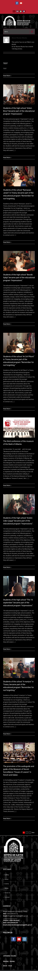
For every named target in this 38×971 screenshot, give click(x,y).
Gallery (6, 875)
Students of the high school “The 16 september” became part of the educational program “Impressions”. (18, 603)
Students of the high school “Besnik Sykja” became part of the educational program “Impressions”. (19, 278)
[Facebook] (13, 939)
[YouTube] (19, 939)
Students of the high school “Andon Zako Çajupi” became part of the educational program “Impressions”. (18, 521)
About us (7, 893)
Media (6, 888)
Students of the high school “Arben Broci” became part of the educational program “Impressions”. (19, 111)
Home (6, 879)
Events (6, 884)
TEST (5, 63)
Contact (7, 897)
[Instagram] (24, 939)
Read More (6, 76)
